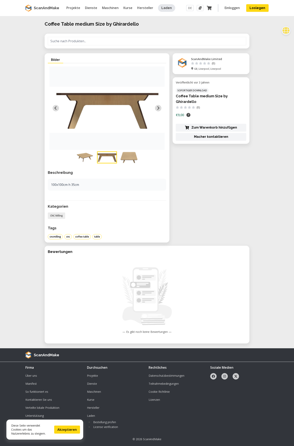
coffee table (82, 236)
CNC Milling (56, 215)
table (97, 236)
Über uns (31, 376)
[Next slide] (158, 108)
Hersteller (93, 408)
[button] (85, 157)
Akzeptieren (67, 429)
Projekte (92, 376)
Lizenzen (154, 400)
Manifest (31, 384)
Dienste (92, 384)
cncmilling (55, 236)
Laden (166, 8)
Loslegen (257, 8)
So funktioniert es (36, 392)
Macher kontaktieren (211, 137)
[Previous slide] (56, 108)
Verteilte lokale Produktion (42, 408)
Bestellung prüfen (104, 422)
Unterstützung (34, 416)
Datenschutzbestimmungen (166, 376)
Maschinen (94, 392)
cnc (68, 236)
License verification (105, 427)
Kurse (90, 400)
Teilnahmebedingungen (164, 384)
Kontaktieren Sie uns (38, 400)
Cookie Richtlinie (159, 392)
